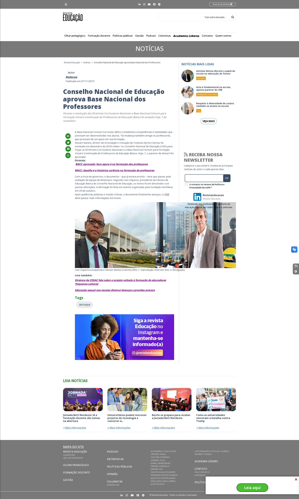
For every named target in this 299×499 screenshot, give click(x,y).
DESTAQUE (84, 304)
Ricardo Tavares (203, 454)
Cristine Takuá (158, 454)
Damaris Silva (158, 460)
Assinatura (69, 455)
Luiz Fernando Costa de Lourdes (212, 451)
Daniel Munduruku (160, 463)
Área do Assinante (221, 4)
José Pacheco (158, 484)
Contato (201, 468)
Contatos (207, 35)
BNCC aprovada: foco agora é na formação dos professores (112, 164)
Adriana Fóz (113, 484)
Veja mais (209, 121)
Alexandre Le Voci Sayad (163, 451)
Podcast (151, 35)
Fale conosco (202, 472)
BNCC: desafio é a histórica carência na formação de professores (114, 170)
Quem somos (223, 35)
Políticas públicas (123, 35)
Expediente (200, 475)
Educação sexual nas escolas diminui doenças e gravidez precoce (115, 290)
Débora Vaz (157, 469)
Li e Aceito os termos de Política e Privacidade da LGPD (206, 186)
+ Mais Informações (74, 427)
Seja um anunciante (73, 457)
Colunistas (164, 35)
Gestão (139, 35)
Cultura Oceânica (160, 457)
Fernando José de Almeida (164, 475)
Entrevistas (115, 459)
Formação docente (99, 35)
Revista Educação (75, 451)
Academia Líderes (186, 36)
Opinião (112, 474)
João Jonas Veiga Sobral (163, 481)
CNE (166, 194)
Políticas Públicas (119, 466)
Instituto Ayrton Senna (163, 478)
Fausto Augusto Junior (163, 472)
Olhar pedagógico (74, 35)
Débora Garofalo (160, 466)
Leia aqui (252, 487)
